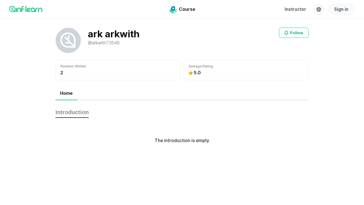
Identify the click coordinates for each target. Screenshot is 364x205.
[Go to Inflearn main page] (25, 9)
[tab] (66, 93)
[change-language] (319, 9)
